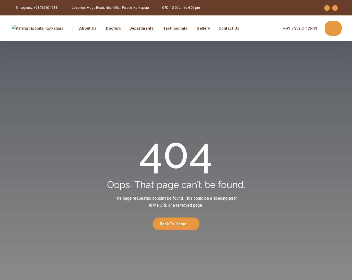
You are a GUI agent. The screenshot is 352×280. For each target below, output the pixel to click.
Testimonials (175, 28)
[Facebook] (327, 8)
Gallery (203, 28)
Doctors (113, 28)
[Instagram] (335, 8)
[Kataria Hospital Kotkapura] (37, 28)
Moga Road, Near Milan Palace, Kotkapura (118, 8)
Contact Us (229, 28)
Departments (141, 28)
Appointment (333, 28)
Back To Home (173, 224)
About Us (87, 28)
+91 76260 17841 (46, 8)
